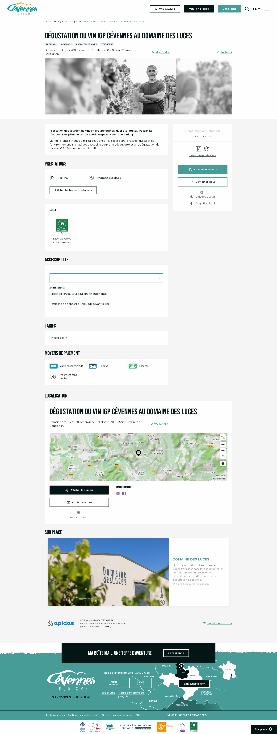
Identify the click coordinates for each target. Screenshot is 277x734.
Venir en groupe (178, 715)
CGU (138, 715)
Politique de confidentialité (83, 715)
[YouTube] (85, 697)
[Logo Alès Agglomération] (110, 727)
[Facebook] (74, 697)
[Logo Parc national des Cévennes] (166, 727)
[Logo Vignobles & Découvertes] (193, 727)
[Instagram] (77, 697)
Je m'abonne (176, 653)
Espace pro (199, 715)
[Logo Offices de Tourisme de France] (82, 727)
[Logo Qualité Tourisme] (95, 727)
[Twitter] (81, 697)
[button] (247, 9)
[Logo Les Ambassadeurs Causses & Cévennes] (182, 727)
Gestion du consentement (117, 715)
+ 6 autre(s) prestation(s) (202, 155)
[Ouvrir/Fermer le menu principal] (267, 9)
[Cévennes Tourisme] (22, 8)
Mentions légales (55, 715)
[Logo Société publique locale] (135, 726)
